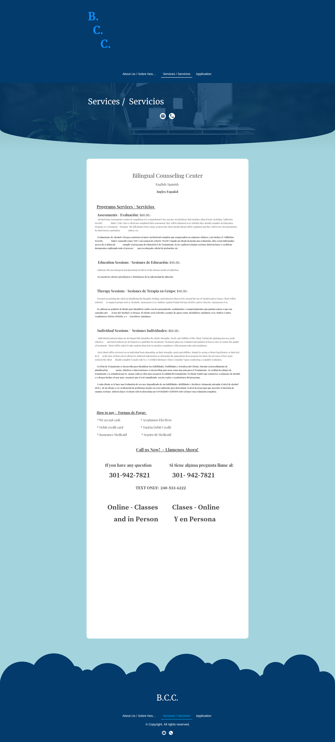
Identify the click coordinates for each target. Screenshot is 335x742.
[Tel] (172, 116)
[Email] (163, 116)
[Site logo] (100, 63)
